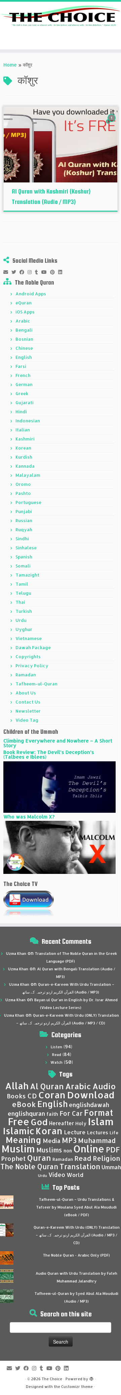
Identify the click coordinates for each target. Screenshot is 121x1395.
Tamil (21, 584)
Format (98, 1112)
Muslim (18, 1148)
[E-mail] (7, 272)
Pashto (23, 493)
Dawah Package (33, 647)
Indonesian (27, 420)
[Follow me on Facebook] (23, 272)
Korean (23, 448)
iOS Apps (25, 311)
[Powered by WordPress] (91, 1377)
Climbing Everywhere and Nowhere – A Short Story (57, 743)
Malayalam (27, 475)
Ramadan (25, 674)
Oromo (23, 484)
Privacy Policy (31, 665)
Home (10, 65)
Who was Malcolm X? (28, 816)
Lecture (75, 1132)
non (68, 1150)
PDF (113, 1149)
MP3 (69, 1140)
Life (114, 1132)
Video (56, 1174)
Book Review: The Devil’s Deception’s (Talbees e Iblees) (48, 754)
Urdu (21, 620)
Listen (56, 1047)
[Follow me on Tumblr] (38, 272)
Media (52, 1140)
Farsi (20, 366)
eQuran (23, 302)
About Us (25, 692)
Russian (23, 520)
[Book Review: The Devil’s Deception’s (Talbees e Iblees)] (59, 786)
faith (52, 1114)
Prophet (13, 1158)
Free (18, 1121)
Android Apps (30, 293)
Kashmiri (25, 438)
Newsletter (28, 711)
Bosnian (24, 339)
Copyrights (28, 656)
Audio (104, 1086)
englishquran (26, 1113)
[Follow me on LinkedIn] (62, 272)
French (23, 375)
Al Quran (47, 1086)
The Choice (52, 1379)
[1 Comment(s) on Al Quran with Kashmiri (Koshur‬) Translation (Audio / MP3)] (112, 124)
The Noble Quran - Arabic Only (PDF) (76, 1255)
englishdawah (89, 1104)
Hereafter (61, 1123)
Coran (52, 1095)
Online (89, 1148)
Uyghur (23, 629)
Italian (22, 429)
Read (56, 1054)
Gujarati (24, 402)
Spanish (23, 556)
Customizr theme (77, 1386)
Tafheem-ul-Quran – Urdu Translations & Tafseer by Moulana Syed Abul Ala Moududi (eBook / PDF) (76, 1207)
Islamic (18, 1131)
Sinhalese (26, 547)
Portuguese (28, 502)
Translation (79, 1166)
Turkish (23, 611)
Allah (17, 1086)
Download (91, 1095)
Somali (23, 565)
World (75, 1174)
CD (32, 1096)
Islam (101, 1121)
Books (16, 1096)
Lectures (97, 1132)
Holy (80, 1123)
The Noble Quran (29, 1166)
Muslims (49, 1150)
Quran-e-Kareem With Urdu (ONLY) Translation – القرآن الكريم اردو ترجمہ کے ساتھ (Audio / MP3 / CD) (77, 1235)
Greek (21, 393)
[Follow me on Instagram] (31, 272)
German (24, 384)
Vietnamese (28, 638)
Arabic (22, 321)
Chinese (24, 348)
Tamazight (27, 575)
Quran (39, 1158)
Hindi (21, 411)
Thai (20, 602)
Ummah (111, 1167)
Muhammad (97, 1140)
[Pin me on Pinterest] (54, 272)
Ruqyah (23, 529)
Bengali (24, 330)
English (23, 357)
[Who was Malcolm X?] (59, 847)
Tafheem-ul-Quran (36, 683)
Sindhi (22, 538)
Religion (106, 1158)
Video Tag (26, 720)
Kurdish (23, 457)
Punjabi (23, 511)
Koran (49, 1131)
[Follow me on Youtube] (45, 272)
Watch (56, 1062)
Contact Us (27, 702)
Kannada (25, 466)
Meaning (23, 1139)
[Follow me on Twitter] (15, 272)
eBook (24, 1104)
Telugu (23, 593)
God (39, 1121)
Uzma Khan (16, 953)
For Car (71, 1113)
